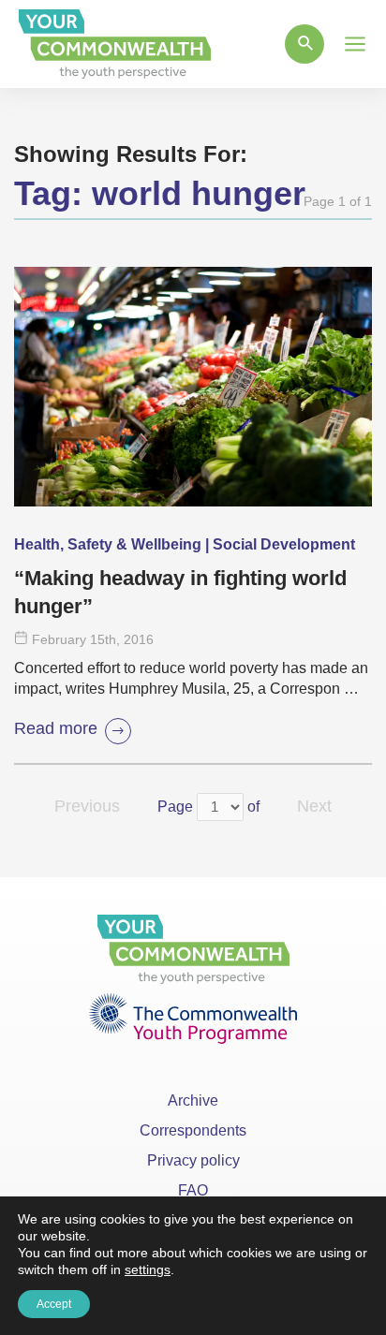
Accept (54, 1304)
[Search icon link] (304, 44)
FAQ (193, 1190)
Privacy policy (193, 1160)
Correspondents (193, 1130)
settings (148, 1269)
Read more (55, 728)
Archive (193, 1100)
